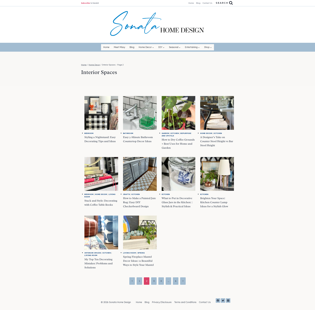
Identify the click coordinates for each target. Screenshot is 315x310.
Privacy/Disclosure (162, 302)
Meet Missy (119, 47)
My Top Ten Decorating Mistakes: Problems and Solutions (98, 263)
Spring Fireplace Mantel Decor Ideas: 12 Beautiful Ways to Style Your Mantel (138, 261)
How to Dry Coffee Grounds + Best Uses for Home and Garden (178, 144)
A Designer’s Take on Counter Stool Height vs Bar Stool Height (216, 141)
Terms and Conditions (185, 302)
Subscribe (85, 3)
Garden (165, 133)
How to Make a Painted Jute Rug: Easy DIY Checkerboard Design (139, 202)
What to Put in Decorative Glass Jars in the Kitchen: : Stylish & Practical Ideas (177, 202)
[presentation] (101, 113)
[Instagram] (228, 300)
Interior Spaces (92, 253)
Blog (198, 3)
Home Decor (206, 133)
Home (191, 3)
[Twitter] (223, 300)
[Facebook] (218, 300)
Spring (141, 253)
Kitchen (175, 133)
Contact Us (207, 3)
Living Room (90, 255)
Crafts (126, 194)
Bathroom (128, 133)
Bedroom (88, 133)
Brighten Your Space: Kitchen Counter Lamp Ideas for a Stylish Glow (214, 202)
